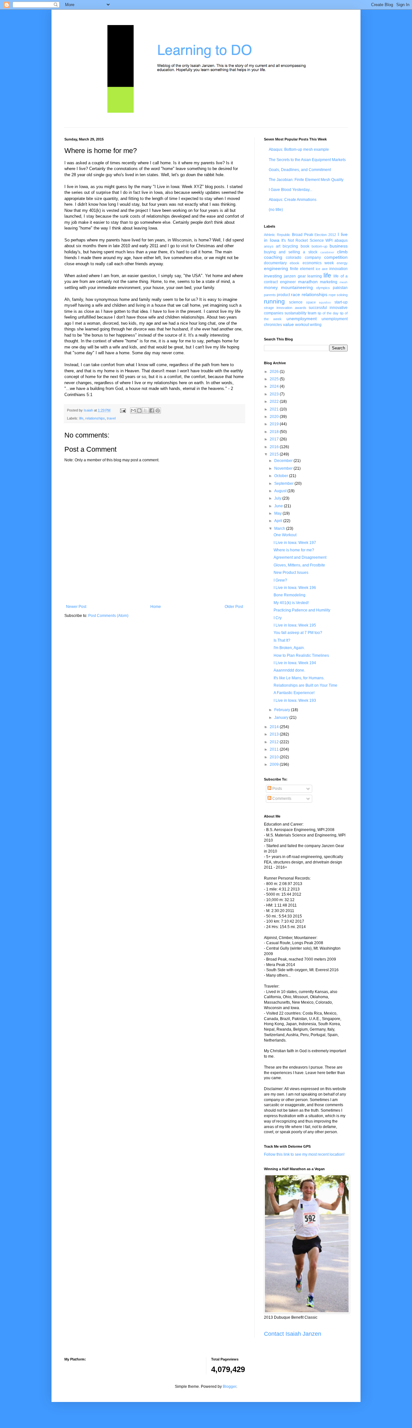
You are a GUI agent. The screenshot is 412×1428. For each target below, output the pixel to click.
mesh (344, 282)
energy (342, 263)
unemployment (301, 318)
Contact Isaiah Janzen (292, 1334)
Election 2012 (325, 235)
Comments (281, 798)
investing (273, 275)
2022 (275, 401)
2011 (275, 749)
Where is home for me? (294, 550)
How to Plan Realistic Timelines (301, 655)
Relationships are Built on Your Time (305, 685)
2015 (275, 454)
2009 (275, 764)
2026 (275, 371)
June (279, 506)
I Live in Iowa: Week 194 (295, 663)
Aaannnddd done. (289, 670)
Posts (276, 788)
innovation (338, 269)
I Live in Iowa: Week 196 (295, 587)
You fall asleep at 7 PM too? (298, 632)
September (284, 483)
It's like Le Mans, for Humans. (299, 678)
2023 (275, 394)
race (295, 294)
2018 (275, 431)
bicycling (290, 246)
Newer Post (76, 606)
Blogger (229, 1386)
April (278, 521)
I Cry (278, 618)
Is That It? (282, 640)
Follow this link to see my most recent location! (304, 1154)
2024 (275, 386)
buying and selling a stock (290, 252)
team (312, 313)
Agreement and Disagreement (300, 557)
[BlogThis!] (139, 410)
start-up (341, 302)
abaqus (341, 240)
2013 (275, 734)
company (313, 257)
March (280, 528)
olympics (323, 288)
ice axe (322, 269)
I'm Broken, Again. (289, 648)
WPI (328, 240)
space (311, 302)
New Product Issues (291, 572)
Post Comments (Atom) (108, 615)
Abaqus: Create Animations (292, 199)
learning (314, 276)
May (278, 513)
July (278, 498)
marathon (308, 281)
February (282, 710)
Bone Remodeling (289, 595)
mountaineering (297, 287)
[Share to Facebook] (151, 410)
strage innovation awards (285, 308)
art (278, 246)
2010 (275, 757)
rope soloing (338, 295)
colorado (293, 257)
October (281, 476)
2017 (275, 439)
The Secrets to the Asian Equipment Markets (307, 160)
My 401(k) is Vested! (291, 603)
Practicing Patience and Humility (302, 610)
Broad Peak (302, 234)
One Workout (285, 535)
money (271, 287)
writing (316, 324)
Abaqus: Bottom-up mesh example (299, 149)
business (339, 246)
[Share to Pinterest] (157, 410)
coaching (273, 257)
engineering (276, 268)
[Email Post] (122, 410)
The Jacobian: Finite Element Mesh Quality (306, 179)
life (81, 418)
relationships (95, 418)
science (296, 302)
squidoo (325, 302)
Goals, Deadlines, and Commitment (300, 169)
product (283, 295)
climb (342, 251)
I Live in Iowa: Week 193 (295, 700)
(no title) (276, 209)
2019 (275, 424)
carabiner (327, 252)
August (280, 491)
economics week (318, 263)
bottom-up (319, 246)
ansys (269, 246)
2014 (275, 727)
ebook (294, 263)
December (284, 460)
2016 (275, 447)
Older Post (234, 606)
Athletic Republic (277, 235)
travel (111, 418)
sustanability (295, 313)
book (305, 246)
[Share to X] (145, 410)
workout (302, 324)
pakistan (340, 287)
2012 (275, 742)
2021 (275, 409)
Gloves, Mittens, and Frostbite (299, 565)
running (274, 301)
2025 (275, 379)
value (288, 324)
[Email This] (133, 410)
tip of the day (328, 313)
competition (336, 257)
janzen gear (294, 276)
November (284, 468)
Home (155, 606)
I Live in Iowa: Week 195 (295, 625)
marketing (328, 282)
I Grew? (280, 580)
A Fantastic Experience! (294, 693)
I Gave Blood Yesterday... (290, 189)
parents (270, 295)
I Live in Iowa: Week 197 (295, 542)
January (281, 717)
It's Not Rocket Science (302, 240)
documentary (275, 263)
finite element (302, 269)
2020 (275, 416)
